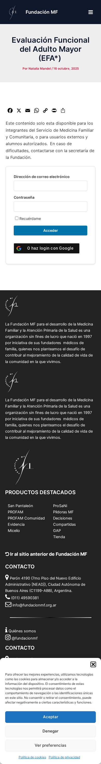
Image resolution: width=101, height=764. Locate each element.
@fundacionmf (25, 638)
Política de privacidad (64, 757)
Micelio (14, 530)
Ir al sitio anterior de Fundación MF (48, 554)
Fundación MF (42, 12)
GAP (57, 530)
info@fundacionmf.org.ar (34, 605)
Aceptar (50, 716)
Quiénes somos (22, 631)
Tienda (59, 537)
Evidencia (16, 524)
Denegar (50, 731)
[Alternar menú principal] (90, 12)
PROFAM (15, 512)
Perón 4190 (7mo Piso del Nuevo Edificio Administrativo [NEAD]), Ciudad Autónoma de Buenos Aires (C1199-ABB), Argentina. (45, 584)
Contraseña (24, 197)
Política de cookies (32, 757)
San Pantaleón (20, 505)
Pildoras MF (63, 512)
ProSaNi (60, 505)
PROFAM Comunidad (26, 518)
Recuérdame (29, 218)
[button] (93, 664)
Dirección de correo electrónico (42, 176)
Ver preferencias (50, 745)
